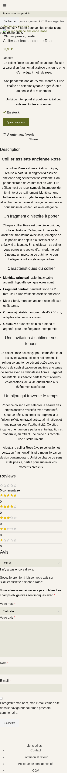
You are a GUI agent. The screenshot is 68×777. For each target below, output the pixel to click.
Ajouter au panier (16, 122)
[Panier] (65, 5)
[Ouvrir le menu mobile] (4, 5)
